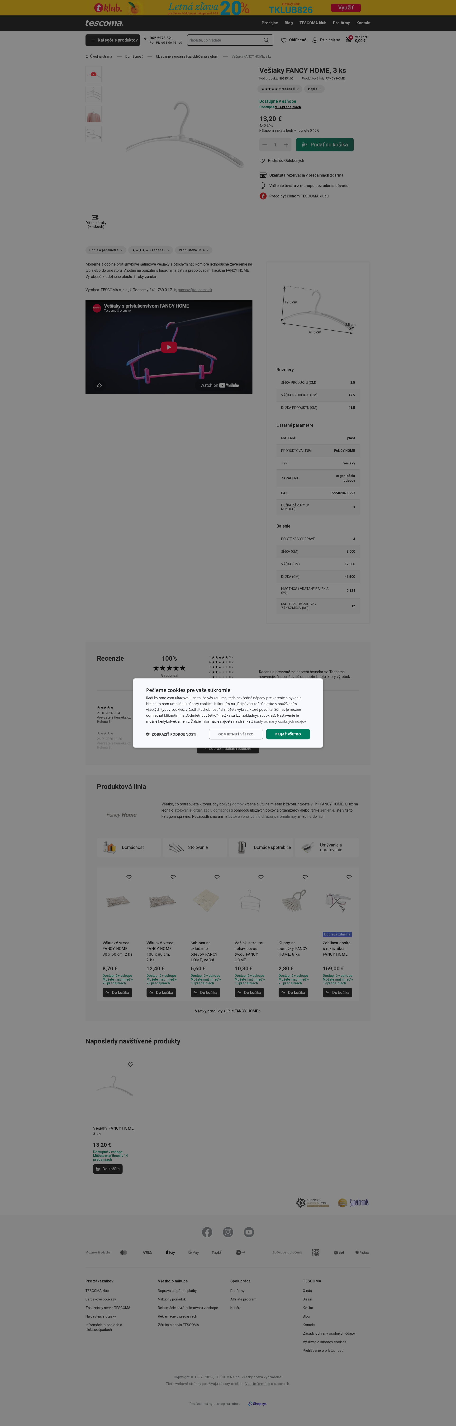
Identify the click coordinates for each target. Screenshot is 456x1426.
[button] (171, 734)
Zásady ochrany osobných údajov (278, 721)
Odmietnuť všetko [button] (235, 734)
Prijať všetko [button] (288, 734)
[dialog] (228, 713)
